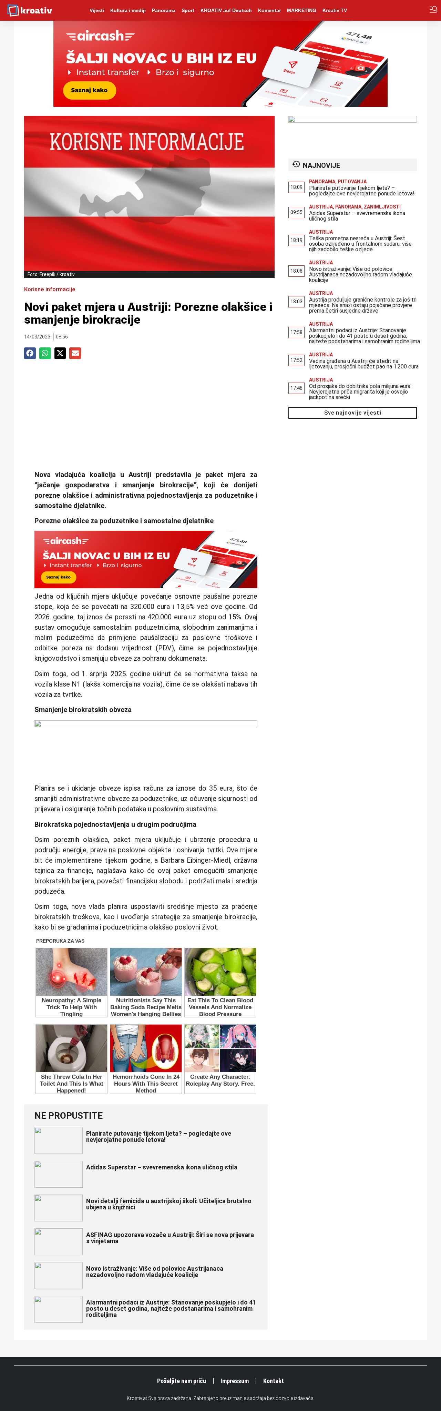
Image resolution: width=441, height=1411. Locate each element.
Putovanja (352, 181)
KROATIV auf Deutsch (226, 10)
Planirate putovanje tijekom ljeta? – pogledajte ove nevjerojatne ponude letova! (158, 1136)
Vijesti (97, 10)
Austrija (321, 207)
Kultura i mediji (128, 10)
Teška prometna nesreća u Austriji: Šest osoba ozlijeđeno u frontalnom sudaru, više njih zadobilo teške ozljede (360, 244)
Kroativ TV (334, 10)
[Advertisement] (145, 417)
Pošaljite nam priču (181, 1380)
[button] (30, 353)
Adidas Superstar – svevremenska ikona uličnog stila (161, 1167)
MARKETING (301, 10)
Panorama (163, 10)
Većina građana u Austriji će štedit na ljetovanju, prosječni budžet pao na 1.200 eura (364, 364)
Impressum (234, 1380)
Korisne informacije (49, 289)
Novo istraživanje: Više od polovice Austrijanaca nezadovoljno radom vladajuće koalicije (154, 1271)
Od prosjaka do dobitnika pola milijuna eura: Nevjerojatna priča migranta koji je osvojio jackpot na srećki (360, 391)
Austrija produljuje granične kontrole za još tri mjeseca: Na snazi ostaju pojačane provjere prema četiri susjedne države (363, 305)
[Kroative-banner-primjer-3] (145, 725)
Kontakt (273, 1380)
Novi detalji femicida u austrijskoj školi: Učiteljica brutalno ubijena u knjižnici (169, 1204)
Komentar (269, 10)
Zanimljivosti (382, 207)
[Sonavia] (352, 120)
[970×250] (220, 104)
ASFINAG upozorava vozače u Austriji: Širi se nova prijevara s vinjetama (170, 1238)
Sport (188, 10)
